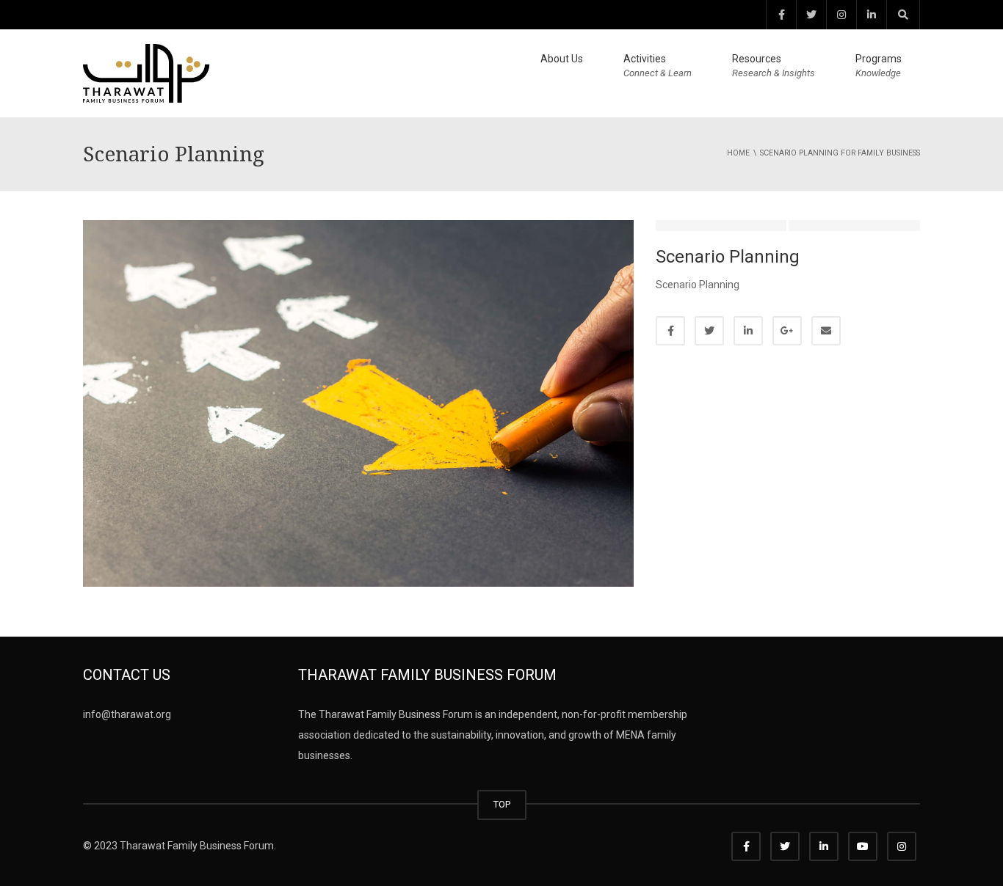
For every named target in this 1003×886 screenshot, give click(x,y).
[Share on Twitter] (709, 330)
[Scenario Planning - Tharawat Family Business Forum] (146, 72)
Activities (657, 65)
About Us (561, 59)
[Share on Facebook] (670, 330)
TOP (501, 804)
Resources (773, 65)
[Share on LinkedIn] (748, 330)
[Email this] (826, 330)
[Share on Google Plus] (787, 330)
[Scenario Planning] (358, 403)
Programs (878, 65)
